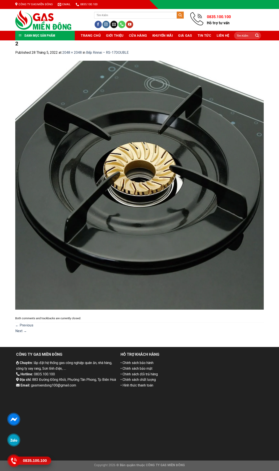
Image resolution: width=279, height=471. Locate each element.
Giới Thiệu (114, 36)
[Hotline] (14, 461)
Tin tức (204, 36)
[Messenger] (14, 419)
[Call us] (121, 24)
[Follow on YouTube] (129, 24)
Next (21, 331)
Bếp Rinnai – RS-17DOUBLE (107, 52)
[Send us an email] (113, 24)
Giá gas (185, 36)
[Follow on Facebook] (98, 24)
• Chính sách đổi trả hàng (139, 374)
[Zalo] (14, 440)
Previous (24, 325)
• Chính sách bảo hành (137, 363)
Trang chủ (91, 36)
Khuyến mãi (162, 36)
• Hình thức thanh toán (137, 385)
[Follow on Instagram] (106, 24)
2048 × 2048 (72, 52)
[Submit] (180, 15)
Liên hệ (223, 36)
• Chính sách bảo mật (136, 368)
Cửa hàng (138, 36)
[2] (139, 185)
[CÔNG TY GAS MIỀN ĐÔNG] (43, 20)
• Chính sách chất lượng (138, 380)
